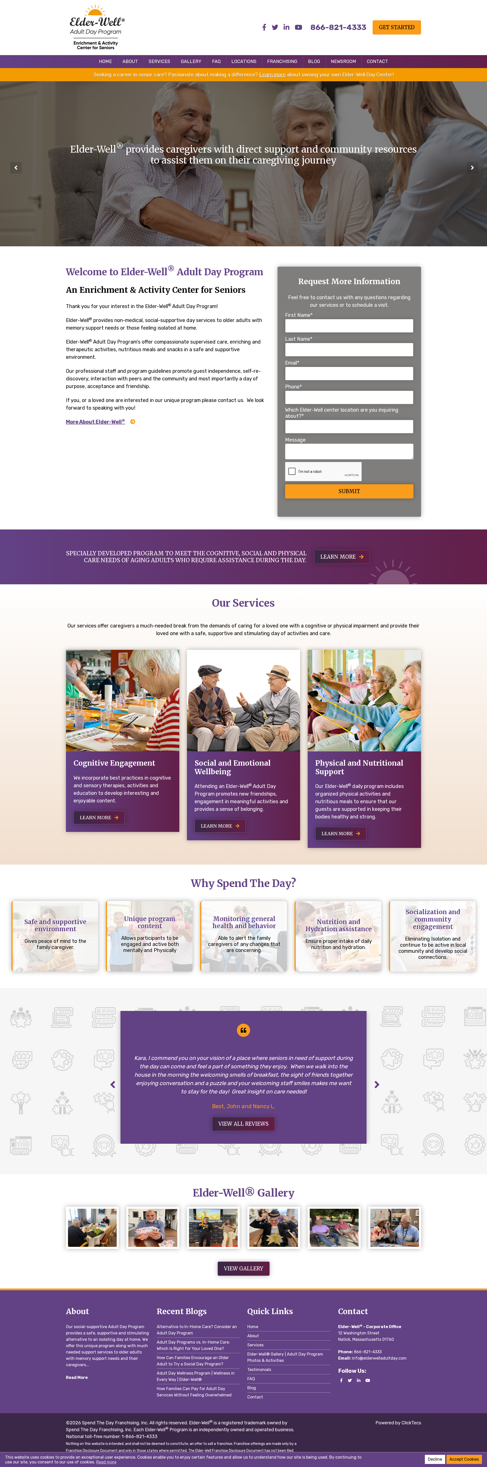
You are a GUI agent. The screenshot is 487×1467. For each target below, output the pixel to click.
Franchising (282, 61)
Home (105, 61)
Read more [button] (106, 1462)
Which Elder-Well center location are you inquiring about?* (341, 413)
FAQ (216, 61)
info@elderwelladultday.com (379, 1358)
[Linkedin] (286, 27)
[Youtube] (298, 27)
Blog (314, 61)
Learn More (96, 817)
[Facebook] (264, 27)
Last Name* (298, 339)
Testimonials (259, 1369)
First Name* (299, 315)
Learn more (272, 75)
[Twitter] (275, 27)
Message (295, 440)
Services (159, 61)
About (130, 61)
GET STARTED (397, 27)
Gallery (191, 61)
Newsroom (343, 61)
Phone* (293, 387)
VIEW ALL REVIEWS (244, 1124)
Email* (292, 363)
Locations (243, 61)
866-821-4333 (368, 1351)
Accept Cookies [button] (464, 1459)
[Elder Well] (107, 27)
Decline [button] (435, 1459)
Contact (377, 61)
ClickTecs (411, 1423)
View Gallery (243, 1268)
